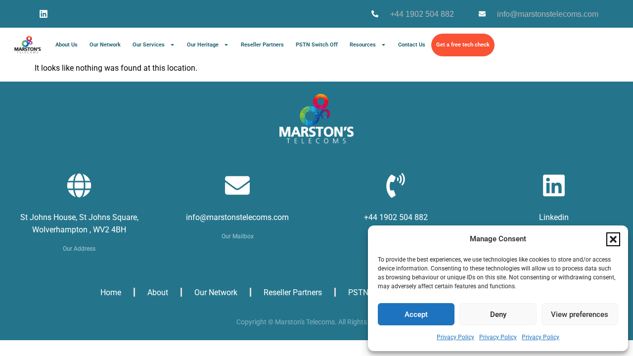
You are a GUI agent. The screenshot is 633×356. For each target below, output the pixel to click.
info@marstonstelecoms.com (237, 217)
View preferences (579, 314)
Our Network (105, 45)
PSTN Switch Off (317, 45)
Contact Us (411, 45)
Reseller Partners (262, 45)
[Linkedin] (43, 14)
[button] (613, 239)
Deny (498, 314)
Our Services (149, 45)
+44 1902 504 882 (396, 217)
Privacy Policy (455, 337)
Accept (416, 314)
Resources (363, 45)
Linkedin (554, 217)
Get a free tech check (463, 45)
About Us (66, 45)
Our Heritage (203, 45)
